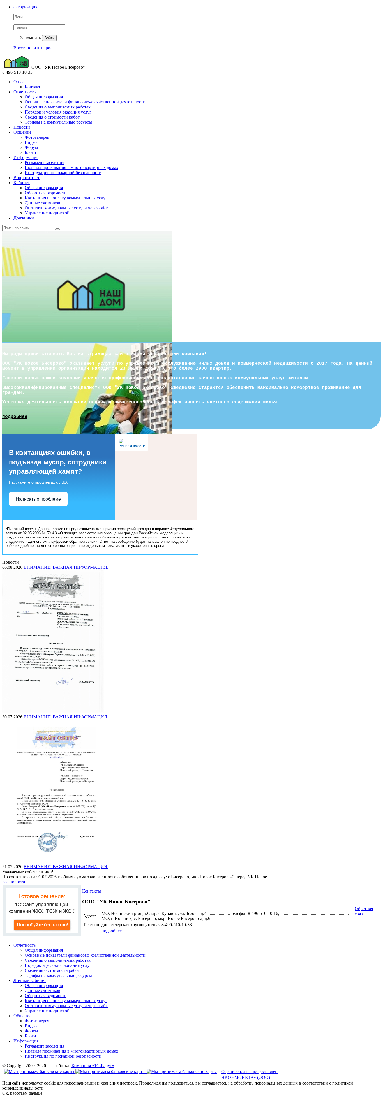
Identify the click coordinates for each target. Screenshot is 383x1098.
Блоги (30, 152)
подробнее (14, 416)
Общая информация (44, 96)
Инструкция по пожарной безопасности (63, 172)
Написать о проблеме (38, 499)
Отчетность (24, 91)
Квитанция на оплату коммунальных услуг (66, 197)
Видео (31, 142)
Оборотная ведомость (45, 192)
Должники (23, 218)
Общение (22, 132)
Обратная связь (364, 911)
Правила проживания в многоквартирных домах (71, 167)
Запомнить (30, 37)
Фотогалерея (37, 137)
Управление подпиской (47, 213)
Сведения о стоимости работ (52, 117)
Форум (31, 147)
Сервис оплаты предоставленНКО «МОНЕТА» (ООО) (249, 1074)
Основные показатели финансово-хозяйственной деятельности (85, 102)
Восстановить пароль (33, 47)
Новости (21, 127)
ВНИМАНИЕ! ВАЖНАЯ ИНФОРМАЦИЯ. (66, 567)
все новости (13, 881)
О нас (18, 81)
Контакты (34, 86)
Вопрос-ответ (26, 177)
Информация (25, 157)
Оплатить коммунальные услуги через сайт (66, 207)
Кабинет (21, 182)
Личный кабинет (29, 980)
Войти (49, 38)
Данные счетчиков (42, 202)
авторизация (25, 6)
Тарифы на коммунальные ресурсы (58, 122)
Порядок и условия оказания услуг (58, 112)
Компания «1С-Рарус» (92, 1065)
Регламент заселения (44, 162)
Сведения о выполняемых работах (58, 107)
